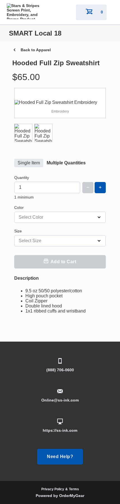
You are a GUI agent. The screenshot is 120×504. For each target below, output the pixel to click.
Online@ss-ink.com (60, 400)
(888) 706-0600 (60, 370)
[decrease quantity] (87, 187)
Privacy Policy (52, 489)
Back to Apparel (36, 50)
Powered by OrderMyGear (60, 495)
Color (19, 207)
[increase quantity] (100, 187)
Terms (74, 489)
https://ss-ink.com (60, 430)
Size (18, 231)
